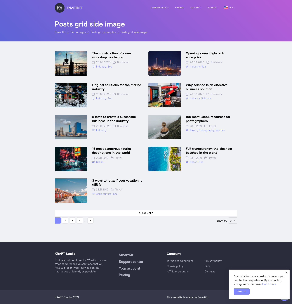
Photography (206, 130)
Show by (222, 220)
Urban (99, 162)
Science (206, 98)
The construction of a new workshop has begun (112, 55)
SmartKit (203, 297)
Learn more (269, 284)
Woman (220, 130)
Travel (212, 126)
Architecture (103, 194)
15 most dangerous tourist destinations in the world (111, 150)
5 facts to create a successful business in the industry (114, 119)
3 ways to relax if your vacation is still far (117, 182)
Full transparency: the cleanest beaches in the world (209, 150)
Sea (110, 66)
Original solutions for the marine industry (116, 87)
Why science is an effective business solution (206, 87)
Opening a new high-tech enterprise (205, 55)
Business (122, 62)
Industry (101, 66)
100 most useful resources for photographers (208, 119)
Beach (193, 130)
